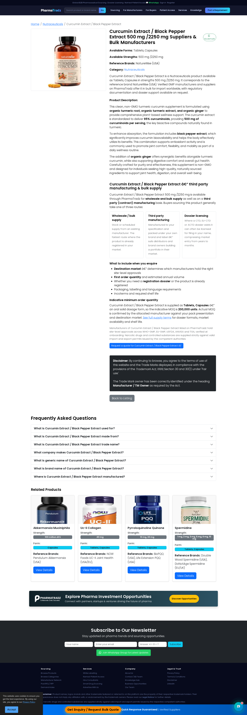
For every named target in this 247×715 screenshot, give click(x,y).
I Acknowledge (147, 379)
